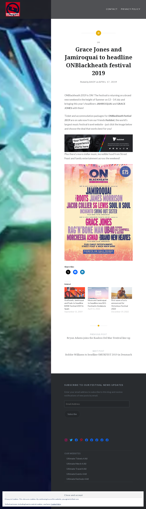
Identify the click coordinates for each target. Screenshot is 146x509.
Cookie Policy (56, 504)
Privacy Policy (130, 9)
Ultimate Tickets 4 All (76, 458)
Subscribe (72, 414)
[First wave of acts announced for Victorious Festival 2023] (121, 293)
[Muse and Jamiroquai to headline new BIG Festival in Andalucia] (98, 293)
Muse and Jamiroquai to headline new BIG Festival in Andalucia (97, 303)
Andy (92, 82)
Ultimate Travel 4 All (76, 469)
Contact (112, 9)
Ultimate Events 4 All (76, 474)
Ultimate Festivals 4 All (77, 479)
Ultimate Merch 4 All (76, 463)
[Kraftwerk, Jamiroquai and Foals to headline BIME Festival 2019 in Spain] (74, 293)
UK (98, 42)
